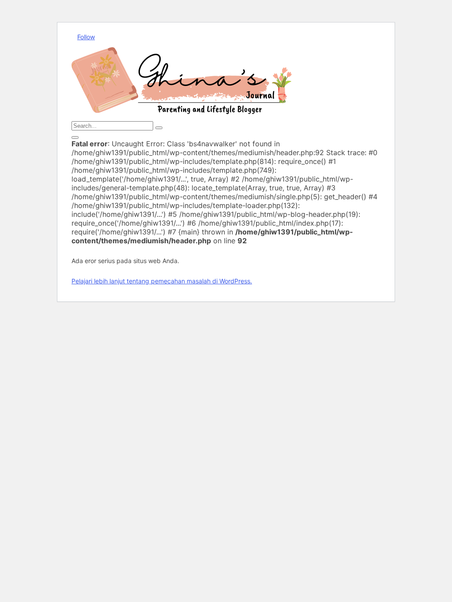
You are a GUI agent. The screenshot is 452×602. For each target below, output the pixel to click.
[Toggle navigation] (75, 137)
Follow (86, 37)
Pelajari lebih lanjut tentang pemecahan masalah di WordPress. (162, 281)
